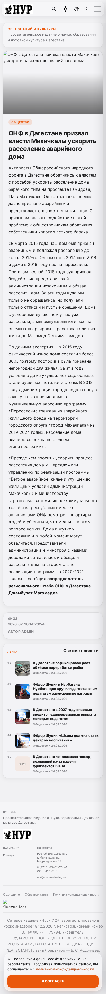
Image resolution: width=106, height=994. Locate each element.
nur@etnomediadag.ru (51, 877)
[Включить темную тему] (65, 9)
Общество (20, 122)
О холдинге (11, 894)
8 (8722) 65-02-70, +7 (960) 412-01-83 (52, 869)
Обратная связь (36, 894)
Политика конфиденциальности (76, 894)
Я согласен (53, 981)
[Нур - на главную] (25, 9)
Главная (8, 855)
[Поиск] (54, 9)
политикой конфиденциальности (65, 969)
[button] (97, 9)
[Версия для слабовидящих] (76, 9)
